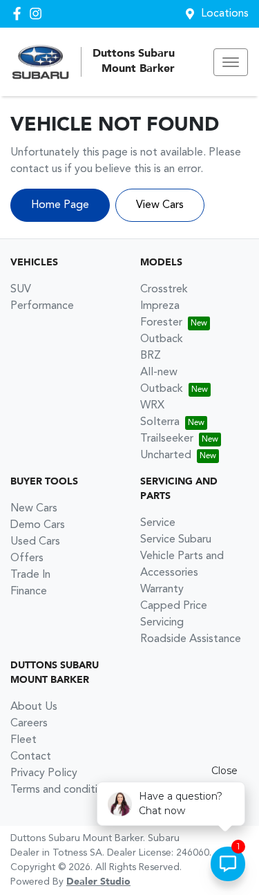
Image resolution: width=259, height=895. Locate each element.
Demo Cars (37, 525)
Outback (161, 339)
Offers (27, 558)
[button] (230, 62)
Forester (161, 322)
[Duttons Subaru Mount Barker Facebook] (19, 13)
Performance (42, 306)
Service (157, 523)
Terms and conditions (62, 789)
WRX (152, 405)
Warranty (162, 589)
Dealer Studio (98, 882)
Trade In (30, 575)
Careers (29, 723)
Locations (225, 13)
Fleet (23, 740)
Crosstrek (164, 289)
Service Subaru (175, 539)
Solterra (160, 422)
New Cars (33, 508)
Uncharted (165, 455)
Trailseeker (166, 438)
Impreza (160, 306)
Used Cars (35, 541)
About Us (33, 707)
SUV (20, 289)
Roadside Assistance (190, 639)
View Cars (160, 205)
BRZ (150, 355)
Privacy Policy (43, 773)
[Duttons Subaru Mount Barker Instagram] (38, 13)
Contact (30, 756)
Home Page (60, 205)
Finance (28, 591)
